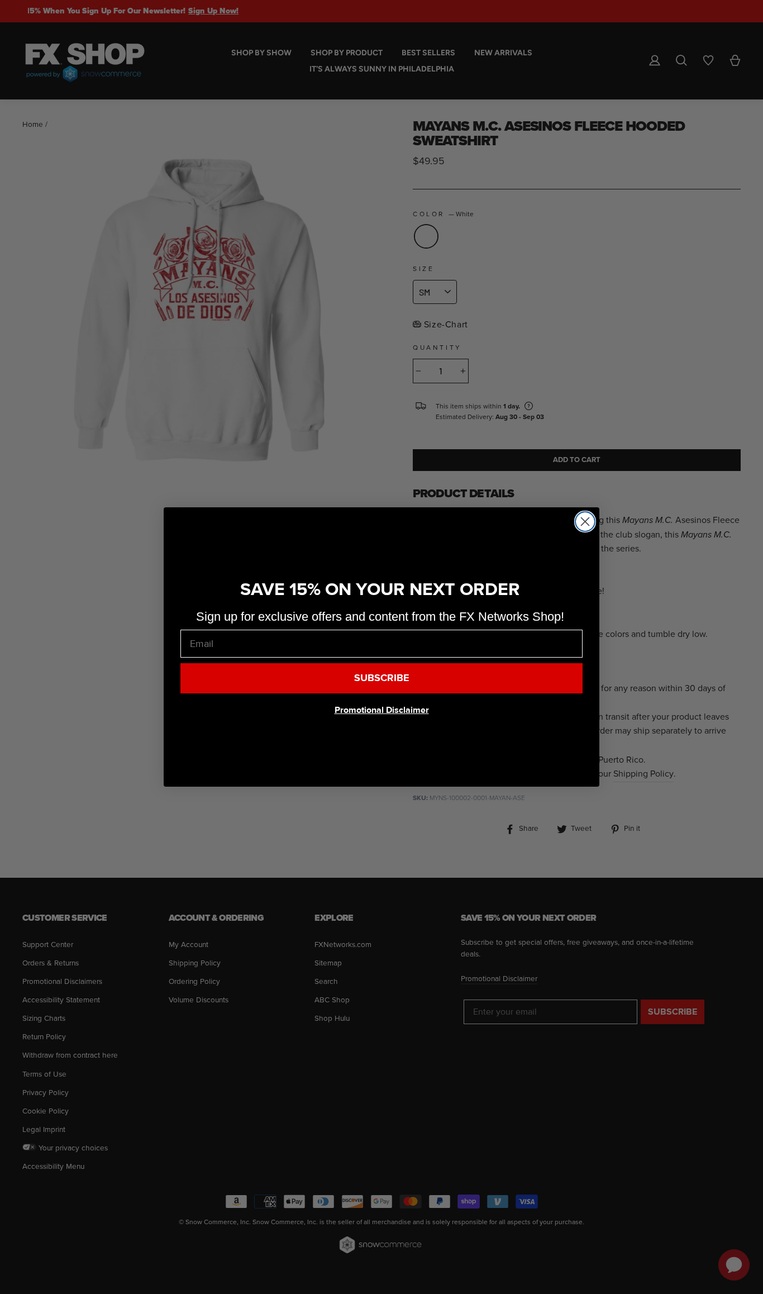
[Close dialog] (585, 521)
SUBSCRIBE (381, 678)
